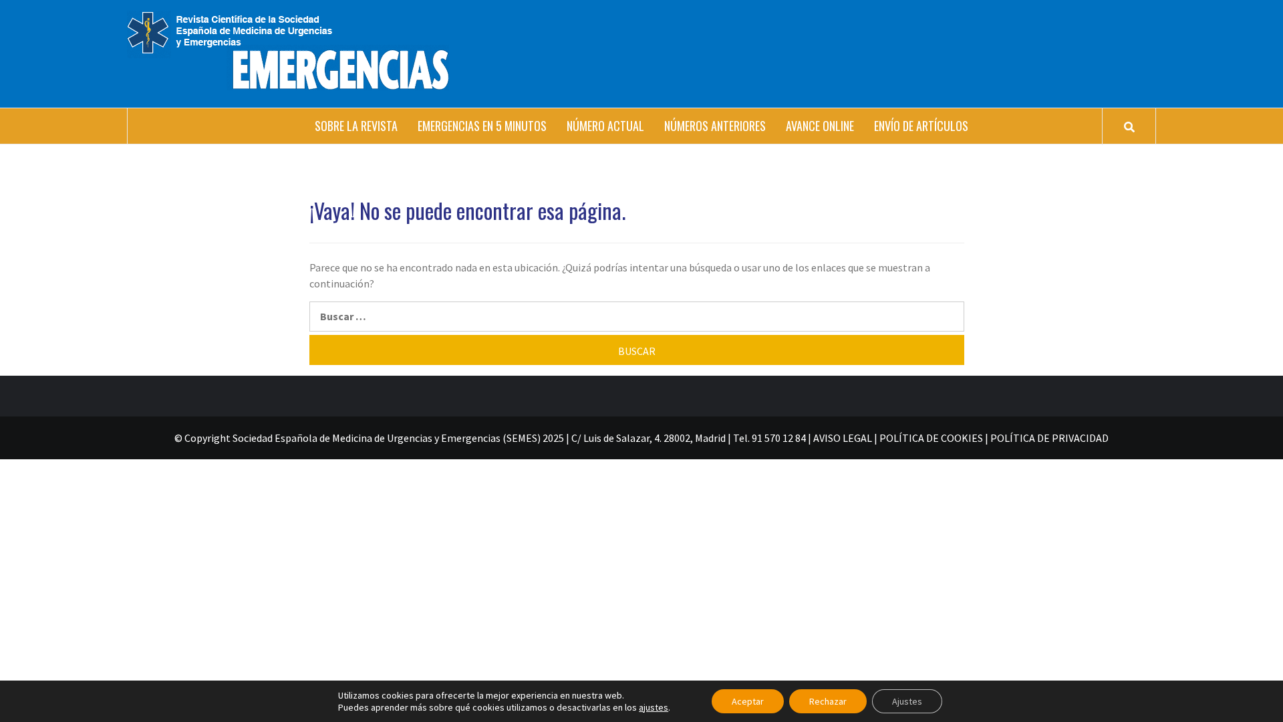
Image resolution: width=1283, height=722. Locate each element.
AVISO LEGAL (842, 438)
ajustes (653, 707)
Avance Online (820, 125)
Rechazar (828, 701)
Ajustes (907, 701)
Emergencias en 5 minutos (482, 125)
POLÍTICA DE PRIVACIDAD (1049, 438)
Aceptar (748, 701)
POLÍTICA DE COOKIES (931, 438)
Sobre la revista (356, 125)
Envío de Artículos (921, 125)
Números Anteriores (715, 125)
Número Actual (605, 125)
